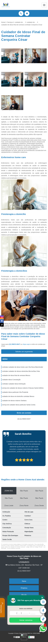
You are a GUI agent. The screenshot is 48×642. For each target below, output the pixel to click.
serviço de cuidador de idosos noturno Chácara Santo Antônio (23, 388)
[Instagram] (2, 317)
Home (24, 581)
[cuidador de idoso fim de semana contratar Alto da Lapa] (36, 56)
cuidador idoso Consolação (11, 380)
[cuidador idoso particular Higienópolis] (12, 79)
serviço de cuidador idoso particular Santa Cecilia (18, 405)
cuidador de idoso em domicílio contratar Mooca (18, 396)
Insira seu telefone (25, 608)
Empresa (24, 588)
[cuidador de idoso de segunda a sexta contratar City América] (12, 103)
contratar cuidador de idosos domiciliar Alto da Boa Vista (21, 371)
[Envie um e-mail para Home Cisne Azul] (26, 13)
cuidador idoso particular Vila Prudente (15, 392)
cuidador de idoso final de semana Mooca (16, 375)
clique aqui (26, 344)
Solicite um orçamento (24, 352)
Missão (24, 595)
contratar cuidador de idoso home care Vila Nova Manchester (22, 367)
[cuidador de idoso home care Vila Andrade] (36, 79)
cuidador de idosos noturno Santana (14, 400)
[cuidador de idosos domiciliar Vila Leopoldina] (12, 56)
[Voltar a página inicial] (5, 4)
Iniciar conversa (25, 620)
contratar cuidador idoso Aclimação (14, 384)
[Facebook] (2, 321)
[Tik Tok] (2, 325)
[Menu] (44, 5)
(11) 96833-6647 (14, 344)
